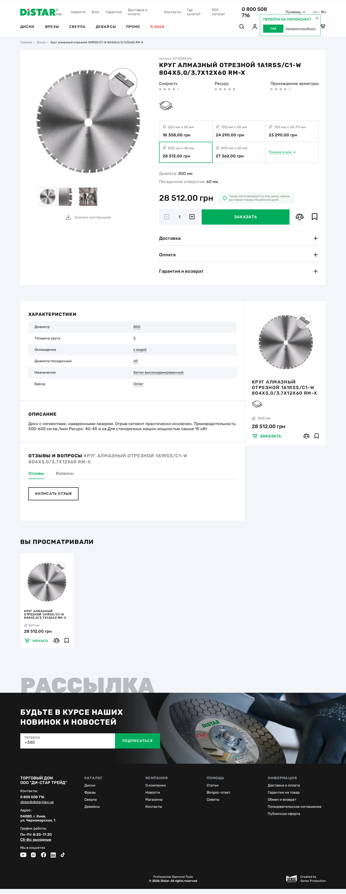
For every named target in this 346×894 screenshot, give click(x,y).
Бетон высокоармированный (158, 373)
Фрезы (52, 27)
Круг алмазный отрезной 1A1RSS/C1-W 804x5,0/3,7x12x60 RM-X (284, 387)
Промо (133, 27)
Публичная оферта (284, 814)
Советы (213, 799)
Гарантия (114, 12)
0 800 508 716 (32, 797)
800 (136, 327)
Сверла (77, 27)
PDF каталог (218, 12)
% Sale (157, 27)
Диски (27, 27)
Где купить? (193, 12)
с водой (140, 350)
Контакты (172, 12)
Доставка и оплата (137, 12)
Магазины (154, 799)
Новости (78, 12)
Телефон (32, 737)
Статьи (213, 785)
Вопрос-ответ (218, 792)
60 (135, 361)
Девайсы (106, 27)
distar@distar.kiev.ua (37, 802)
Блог (96, 12)
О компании (155, 785)
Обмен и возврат (282, 799)
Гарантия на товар (284, 792)
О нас (59, 12)
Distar (138, 384)
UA (315, 12)
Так (273, 28)
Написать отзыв (53, 493)
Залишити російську (300, 28)
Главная (26, 42)
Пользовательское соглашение (294, 807)
